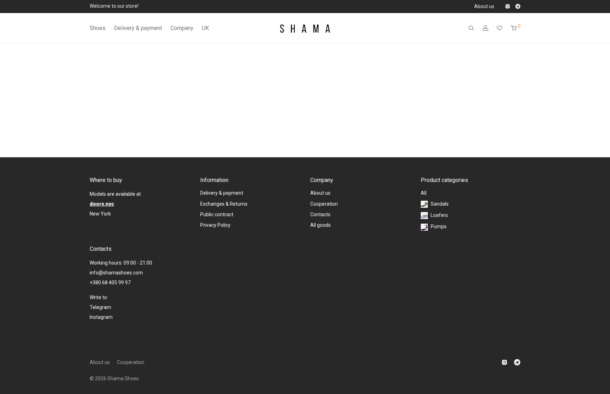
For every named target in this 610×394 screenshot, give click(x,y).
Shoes (98, 28)
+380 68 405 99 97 (110, 282)
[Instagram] (507, 6)
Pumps (439, 226)
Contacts (320, 214)
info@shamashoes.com (116, 272)
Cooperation (324, 204)
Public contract (216, 214)
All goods (320, 225)
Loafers (439, 215)
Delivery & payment (138, 28)
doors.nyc (102, 204)
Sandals (440, 204)
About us (484, 6)
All (423, 193)
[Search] (471, 28)
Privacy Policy (215, 225)
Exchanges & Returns (223, 204)
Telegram (100, 307)
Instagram (102, 317)
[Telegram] (517, 6)
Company (182, 28)
